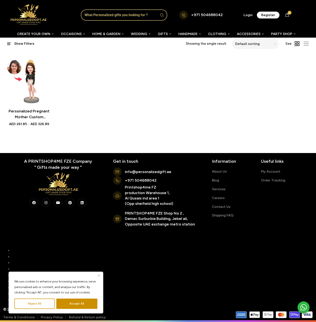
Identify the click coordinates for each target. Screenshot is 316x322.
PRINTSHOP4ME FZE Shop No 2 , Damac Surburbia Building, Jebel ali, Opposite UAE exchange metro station (160, 218)
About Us (219, 171)
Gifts (163, 34)
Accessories (249, 34)
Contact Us (221, 207)
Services (218, 189)
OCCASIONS (71, 34)
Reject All (34, 303)
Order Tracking (273, 180)
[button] (248, 15)
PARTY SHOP (281, 34)
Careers (218, 198)
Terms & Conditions (19, 317)
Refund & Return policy (87, 317)
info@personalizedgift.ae (148, 171)
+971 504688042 (207, 14)
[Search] (161, 15)
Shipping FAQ (222, 215)
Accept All (76, 303)
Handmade (188, 34)
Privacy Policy (52, 317)
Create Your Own (33, 34)
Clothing (217, 34)
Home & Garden (106, 34)
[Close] (98, 275)
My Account (270, 171)
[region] (56, 292)
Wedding (139, 34)
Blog (215, 180)
